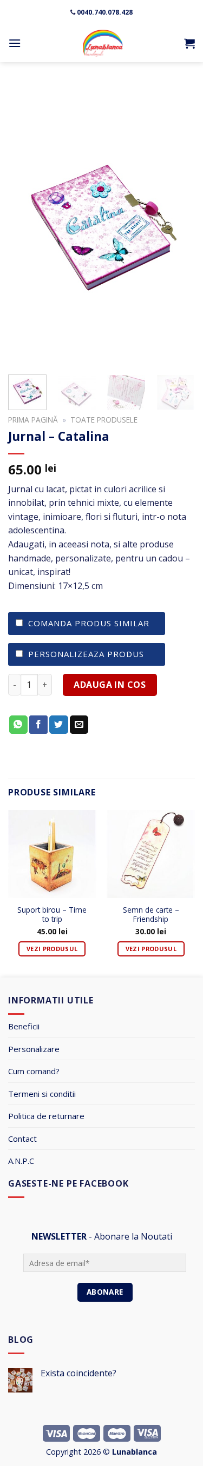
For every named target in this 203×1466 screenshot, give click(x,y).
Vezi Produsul (52, 949)
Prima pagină (33, 419)
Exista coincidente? (78, 1373)
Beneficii (24, 1026)
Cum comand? (34, 1071)
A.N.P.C (21, 1160)
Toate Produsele (103, 419)
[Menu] (14, 43)
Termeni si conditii (42, 1093)
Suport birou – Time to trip (52, 915)
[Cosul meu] (189, 43)
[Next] (177, 224)
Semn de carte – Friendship (151, 915)
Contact (22, 1138)
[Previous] (25, 224)
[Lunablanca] (102, 43)
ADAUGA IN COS (110, 685)
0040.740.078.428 (105, 12)
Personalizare (34, 1048)
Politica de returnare (46, 1115)
